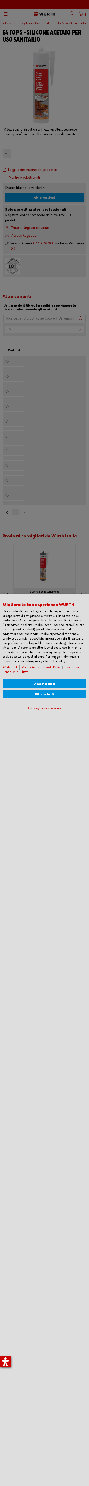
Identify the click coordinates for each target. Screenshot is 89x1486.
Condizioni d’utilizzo (16, 672)
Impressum (72, 667)
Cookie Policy (52, 667)
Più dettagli (10, 667)
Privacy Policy (30, 667)
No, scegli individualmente (44, 708)
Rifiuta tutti (44, 694)
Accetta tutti (44, 683)
